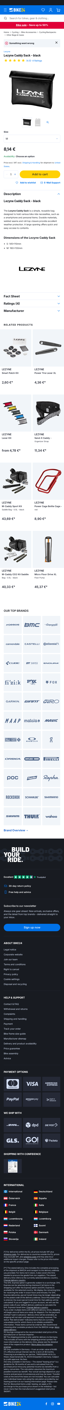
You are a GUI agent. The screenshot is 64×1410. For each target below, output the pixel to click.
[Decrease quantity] (6, 174)
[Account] (51, 10)
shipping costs (10, 1254)
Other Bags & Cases (15, 35)
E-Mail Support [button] (52, 182)
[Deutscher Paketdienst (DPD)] (32, 1125)
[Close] (56, 42)
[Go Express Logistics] (32, 1140)
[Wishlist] (43, 10)
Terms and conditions (14, 964)
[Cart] (58, 10)
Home (6, 32)
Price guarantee (12, 1048)
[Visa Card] (32, 1084)
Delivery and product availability (20, 1043)
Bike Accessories (28, 32)
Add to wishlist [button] (28, 182)
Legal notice (10, 949)
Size (6, 131)
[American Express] (51, 1084)
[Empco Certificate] (13, 1166)
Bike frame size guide (15, 1033)
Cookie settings (11, 979)
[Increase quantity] (15, 174)
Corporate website (13, 954)
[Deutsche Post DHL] (13, 1125)
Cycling (15, 32)
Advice (7, 1058)
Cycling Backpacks (47, 32)
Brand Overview (14, 830)
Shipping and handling (15, 1019)
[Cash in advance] (51, 1099)
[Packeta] (51, 1140)
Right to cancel (11, 969)
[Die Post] (51, 1125)
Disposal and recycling (15, 984)
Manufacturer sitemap (15, 1038)
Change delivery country (14, 1280)
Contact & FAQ (11, 1004)
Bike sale (21, 25)
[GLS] (13, 1140)
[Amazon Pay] (32, 1099)
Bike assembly (11, 1053)
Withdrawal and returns (15, 1009)
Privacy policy (11, 974)
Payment (8, 1023)
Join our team (11, 959)
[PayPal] (13, 1099)
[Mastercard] (13, 1084)
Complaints (9, 1014)
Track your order (12, 1028)
